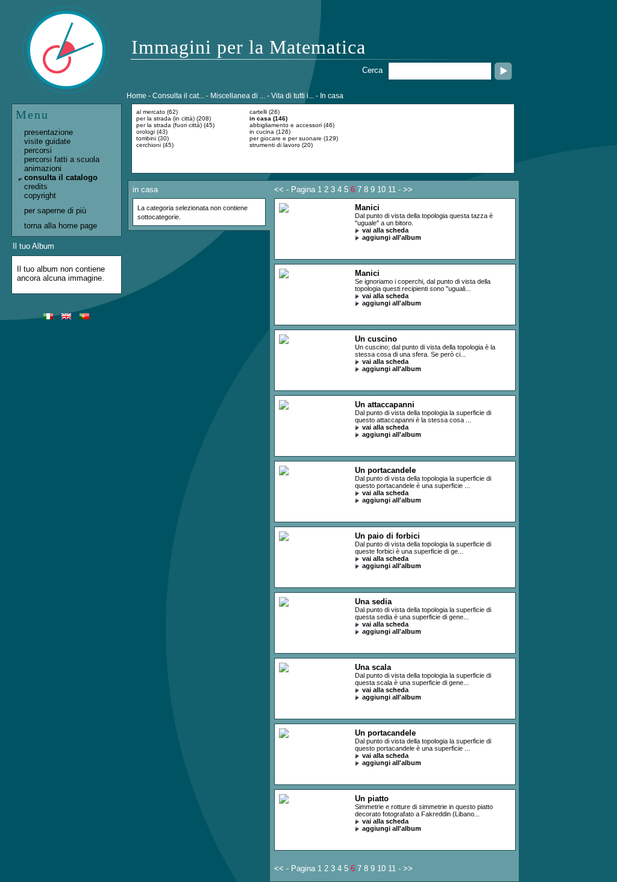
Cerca (372, 70)
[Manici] (284, 209)
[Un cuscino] (284, 341)
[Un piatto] (284, 800)
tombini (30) (152, 138)
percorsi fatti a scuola (61, 159)
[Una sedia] (284, 603)
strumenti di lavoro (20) (281, 145)
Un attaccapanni (385, 404)
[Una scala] (284, 669)
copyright (40, 195)
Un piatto (372, 798)
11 (392, 189)
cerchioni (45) (155, 145)
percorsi (38, 150)
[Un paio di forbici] (284, 538)
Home (136, 96)
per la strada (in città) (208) (173, 118)
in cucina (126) (269, 131)
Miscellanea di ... (237, 96)
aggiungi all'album (391, 237)
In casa (331, 96)
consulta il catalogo (61, 177)
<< (279, 189)
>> (408, 189)
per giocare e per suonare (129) (293, 138)
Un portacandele (385, 470)
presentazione (48, 132)
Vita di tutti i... (292, 96)
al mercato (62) (157, 111)
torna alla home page (60, 225)
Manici (367, 207)
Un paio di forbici (387, 535)
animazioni (42, 168)
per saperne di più (55, 210)
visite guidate (47, 141)
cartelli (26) (264, 111)
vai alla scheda (385, 230)
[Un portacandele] (284, 472)
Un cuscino (376, 338)
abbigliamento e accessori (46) (291, 125)
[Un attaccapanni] (284, 406)
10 (381, 189)
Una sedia (373, 601)
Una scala (373, 667)
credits (36, 186)
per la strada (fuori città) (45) (175, 125)
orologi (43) (152, 131)
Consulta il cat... (178, 96)
